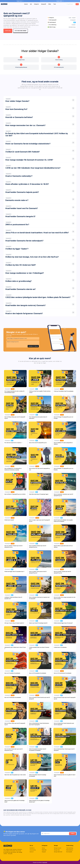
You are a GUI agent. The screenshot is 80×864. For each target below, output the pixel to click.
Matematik (44, 849)
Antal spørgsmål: (52, 20)
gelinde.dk (45, 862)
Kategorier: (51, 17)
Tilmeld (73, 833)
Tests (54, 4)
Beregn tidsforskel (58, 851)
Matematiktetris (69, 849)
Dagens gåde (59, 1)
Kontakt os (32, 848)
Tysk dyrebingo (69, 848)
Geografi (44, 851)
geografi (73, 17)
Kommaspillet (69, 851)
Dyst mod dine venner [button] (20, 30)
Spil (31, 4)
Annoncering (32, 849)
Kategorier (36, 4)
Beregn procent (57, 848)
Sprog (43, 848)
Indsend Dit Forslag (33, 346)
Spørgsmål (43, 4)
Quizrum (31, 851)
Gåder (49, 4)
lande (70, 17)
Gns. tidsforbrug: (52, 24)
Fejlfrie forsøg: (52, 27)
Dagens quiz (19, 1)
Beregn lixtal (57, 849)
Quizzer (26, 4)
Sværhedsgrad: (52, 22)
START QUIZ (8, 30)
